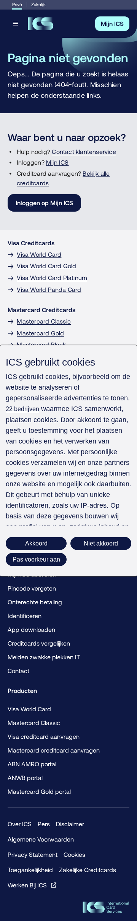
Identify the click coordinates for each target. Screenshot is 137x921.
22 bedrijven (22, 408)
